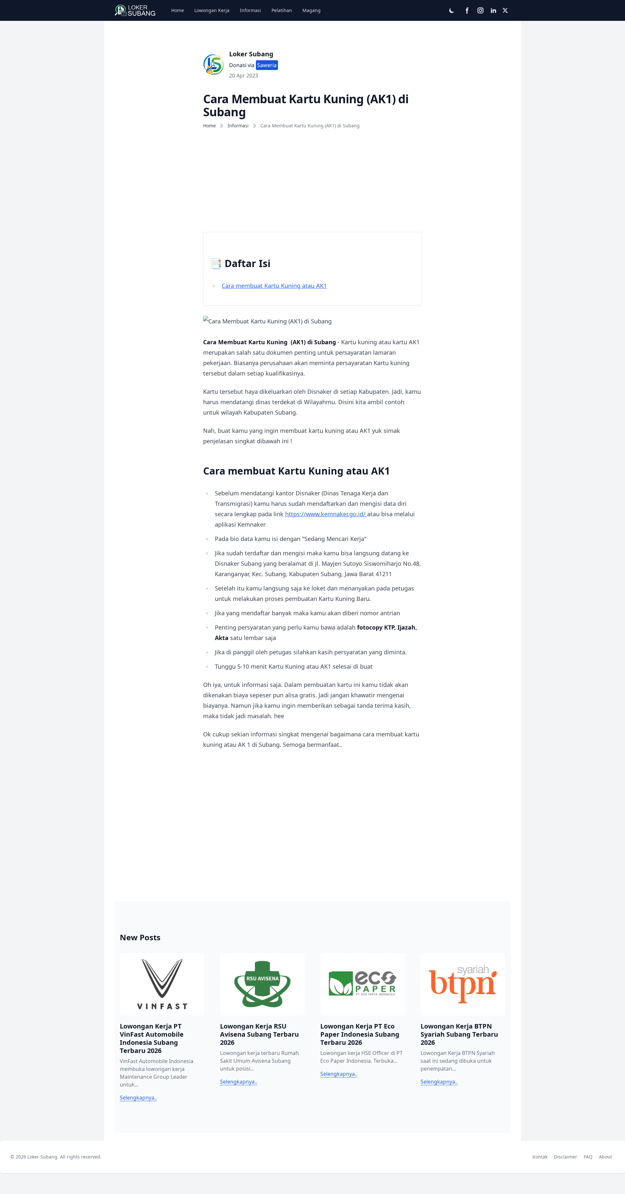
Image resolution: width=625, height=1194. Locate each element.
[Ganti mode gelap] (451, 10)
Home (177, 10)
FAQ (589, 1156)
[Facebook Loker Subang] (467, 10)
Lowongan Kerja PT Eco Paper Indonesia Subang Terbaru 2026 (359, 1034)
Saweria (267, 65)
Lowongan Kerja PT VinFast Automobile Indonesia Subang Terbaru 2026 (152, 1038)
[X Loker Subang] (505, 10)
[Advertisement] (312, 178)
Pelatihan (281, 10)
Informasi (250, 10)
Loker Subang (251, 54)
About (607, 1156)
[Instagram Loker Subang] (480, 10)
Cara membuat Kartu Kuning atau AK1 (274, 286)
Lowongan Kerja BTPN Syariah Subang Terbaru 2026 (459, 1034)
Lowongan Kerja (211, 10)
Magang (311, 10)
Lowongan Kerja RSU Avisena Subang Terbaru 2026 (259, 1034)
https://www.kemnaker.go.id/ (326, 514)
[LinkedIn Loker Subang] (493, 10)
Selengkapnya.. (138, 1097)
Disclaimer (567, 1156)
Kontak (541, 1156)
